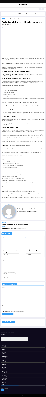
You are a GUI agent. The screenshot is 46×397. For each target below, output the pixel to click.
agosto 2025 (4, 360)
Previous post (4, 222)
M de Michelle (23, 4)
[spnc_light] (43, 9)
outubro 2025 (4, 357)
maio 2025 (4, 364)
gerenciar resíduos (9, 63)
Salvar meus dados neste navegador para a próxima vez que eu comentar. (13, 311)
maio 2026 (4, 349)
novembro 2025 (4, 356)
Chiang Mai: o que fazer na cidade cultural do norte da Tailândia (10, 274)
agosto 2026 (4, 345)
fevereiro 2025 (4, 368)
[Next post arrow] (43, 228)
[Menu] (2, 9)
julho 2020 (4, 379)
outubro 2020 (4, 376)
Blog (3, 18)
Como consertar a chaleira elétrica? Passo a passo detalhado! (15, 224)
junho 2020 (4, 380)
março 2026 (4, 352)
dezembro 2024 (4, 371)
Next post (3, 226)
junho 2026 (4, 348)
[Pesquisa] (40, 9)
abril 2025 (4, 365)
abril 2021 (4, 375)
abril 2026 (4, 350)
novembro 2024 (4, 372)
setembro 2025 (4, 359)
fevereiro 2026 (4, 353)
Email (2, 305)
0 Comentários (20, 18)
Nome (3, 298)
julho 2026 (4, 346)
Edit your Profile (32, 211)
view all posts (19, 213)
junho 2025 (4, 363)
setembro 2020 (4, 378)
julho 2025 (4, 361)
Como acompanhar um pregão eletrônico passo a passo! (14, 228)
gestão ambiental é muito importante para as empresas (12, 74)
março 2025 (4, 367)
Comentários (3, 287)
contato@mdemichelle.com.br (12, 18)
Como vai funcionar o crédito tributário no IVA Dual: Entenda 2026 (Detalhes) (33, 251)
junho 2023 (4, 374)
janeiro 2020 (4, 382)
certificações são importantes (7, 195)
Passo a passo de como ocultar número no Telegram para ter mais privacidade (11, 251)
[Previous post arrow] (43, 223)
